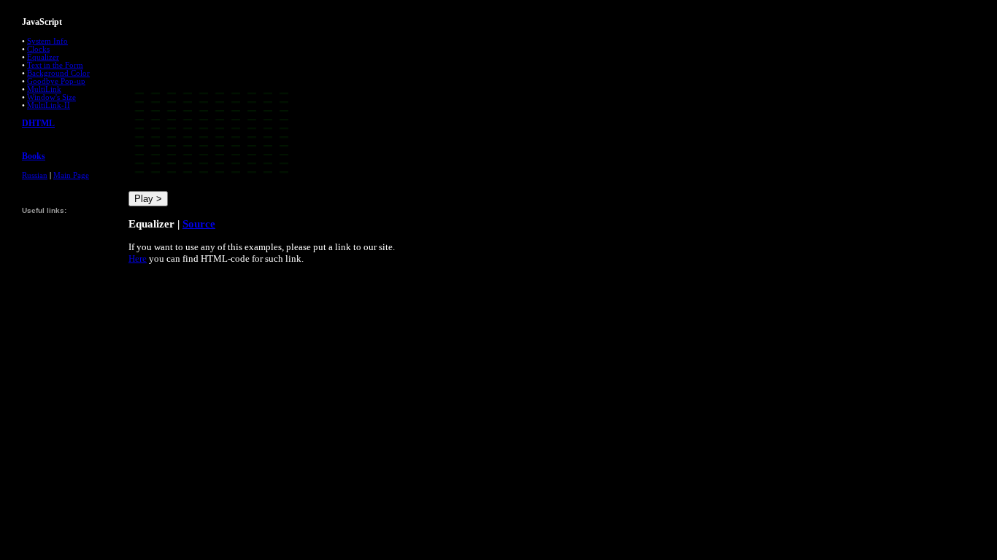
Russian (34, 175)
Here (137, 258)
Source (198, 223)
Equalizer (43, 57)
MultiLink (44, 89)
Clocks (38, 49)
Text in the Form (55, 65)
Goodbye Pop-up (56, 81)
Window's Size (51, 97)
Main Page (71, 175)
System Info (47, 41)
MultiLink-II (48, 105)
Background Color (58, 73)
